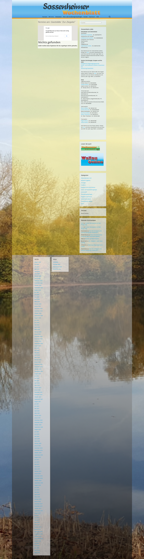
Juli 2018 (37, 487)
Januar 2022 (38, 390)
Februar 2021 (38, 415)
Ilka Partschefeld (85, 113)
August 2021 (38, 401)
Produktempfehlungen (86, 194)
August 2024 (38, 318)
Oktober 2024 (38, 313)
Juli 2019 (37, 459)
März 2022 (37, 385)
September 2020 (39, 427)
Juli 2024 (37, 320)
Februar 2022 (38, 387)
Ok (66, 36)
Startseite (44, 16)
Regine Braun (84, 120)
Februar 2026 (38, 276)
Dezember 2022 (38, 364)
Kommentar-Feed (57, 266)
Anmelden (55, 262)
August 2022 (38, 373)
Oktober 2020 (38, 424)
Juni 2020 (37, 434)
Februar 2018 (38, 499)
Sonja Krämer (84, 122)
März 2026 (37, 273)
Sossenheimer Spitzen (86, 201)
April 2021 (37, 411)
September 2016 (39, 538)
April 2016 (37, 550)
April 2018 (37, 494)
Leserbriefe (84, 192)
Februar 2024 (38, 332)
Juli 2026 (37, 264)
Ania (82, 223)
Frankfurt (83, 185)
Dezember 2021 (38, 392)
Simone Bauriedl (85, 109)
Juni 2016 (37, 545)
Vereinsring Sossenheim (87, 68)
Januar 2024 (38, 334)
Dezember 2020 (38, 420)
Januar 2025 (38, 306)
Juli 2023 (37, 348)
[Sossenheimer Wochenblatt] (72, 8)
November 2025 (39, 283)
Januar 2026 (38, 278)
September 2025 (39, 287)
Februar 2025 (38, 304)
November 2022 (39, 366)
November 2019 (39, 450)
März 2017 (37, 524)
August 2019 (38, 457)
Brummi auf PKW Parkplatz (92, 238)
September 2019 (39, 455)
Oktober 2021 (38, 397)
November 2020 (39, 422)
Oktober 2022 (38, 369)
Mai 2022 (37, 380)
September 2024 (39, 315)
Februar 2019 (38, 471)
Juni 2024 (37, 322)
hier (88, 52)
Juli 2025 (37, 292)
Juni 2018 (37, 490)
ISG (82, 66)
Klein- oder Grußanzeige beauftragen (72, 16)
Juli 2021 (37, 404)
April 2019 (37, 466)
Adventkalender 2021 (86, 178)
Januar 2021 (38, 418)
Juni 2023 (37, 350)
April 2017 (37, 522)
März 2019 (37, 469)
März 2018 (37, 497)
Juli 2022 (37, 376)
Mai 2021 (37, 408)
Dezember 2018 (38, 476)
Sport (82, 203)
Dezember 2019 (38, 448)
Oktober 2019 (38, 452)
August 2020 (38, 429)
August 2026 (38, 262)
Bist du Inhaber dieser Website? (52, 36)
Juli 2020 (37, 431)
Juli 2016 (37, 543)
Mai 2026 (37, 269)
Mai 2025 (37, 297)
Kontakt (86, 16)
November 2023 (39, 339)
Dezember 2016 (38, 531)
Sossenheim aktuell (86, 199)
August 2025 (38, 290)
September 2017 (39, 510)
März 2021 (37, 413)
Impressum (92, 16)
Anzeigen (83, 182)
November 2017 (39, 506)
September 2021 (39, 399)
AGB (97, 16)
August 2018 (38, 485)
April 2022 (37, 383)
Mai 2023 (37, 352)
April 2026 (37, 271)
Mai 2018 (37, 492)
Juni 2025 (37, 294)
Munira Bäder (84, 108)
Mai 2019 (37, 464)
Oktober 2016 (38, 536)
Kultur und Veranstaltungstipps (89, 189)
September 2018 (39, 483)
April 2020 (37, 438)
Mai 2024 (37, 325)
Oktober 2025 (38, 285)
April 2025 (37, 299)
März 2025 (37, 301)
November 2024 (39, 311)
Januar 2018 (38, 501)
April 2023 (37, 355)
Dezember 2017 (38, 504)
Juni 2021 (37, 406)
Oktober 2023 (38, 341)
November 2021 (39, 394)
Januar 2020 (38, 445)
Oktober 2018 (38, 480)
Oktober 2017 (38, 508)
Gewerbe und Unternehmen (88, 187)
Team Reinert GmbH (86, 46)
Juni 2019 (37, 462)
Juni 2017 (37, 517)
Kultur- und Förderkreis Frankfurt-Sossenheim (92, 65)
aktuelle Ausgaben (85, 180)
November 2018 (39, 478)
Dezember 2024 (38, 308)
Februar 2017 (38, 527)
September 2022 (39, 371)
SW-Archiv (51, 16)
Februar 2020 (38, 443)
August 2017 (38, 513)
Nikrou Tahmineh (85, 114)
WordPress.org (57, 269)
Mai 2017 (37, 520)
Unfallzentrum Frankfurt (87, 38)
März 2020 (37, 441)
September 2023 (39, 343)
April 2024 (37, 327)
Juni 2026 (37, 266)
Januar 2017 (38, 529)
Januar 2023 (38, 362)
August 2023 (38, 345)
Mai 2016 (37, 548)
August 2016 (38, 541)
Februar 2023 (38, 359)
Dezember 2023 (38, 336)
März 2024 (37, 329)
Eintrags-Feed (56, 264)
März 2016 (37, 552)
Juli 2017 (37, 515)
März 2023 (37, 357)
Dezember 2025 (38, 280)
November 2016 (39, 534)
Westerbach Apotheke (86, 35)
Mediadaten (58, 16)
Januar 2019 (38, 473)
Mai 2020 (37, 436)
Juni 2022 (37, 378)
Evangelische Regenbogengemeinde (90, 63)
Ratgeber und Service (86, 196)
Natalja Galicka (85, 84)
